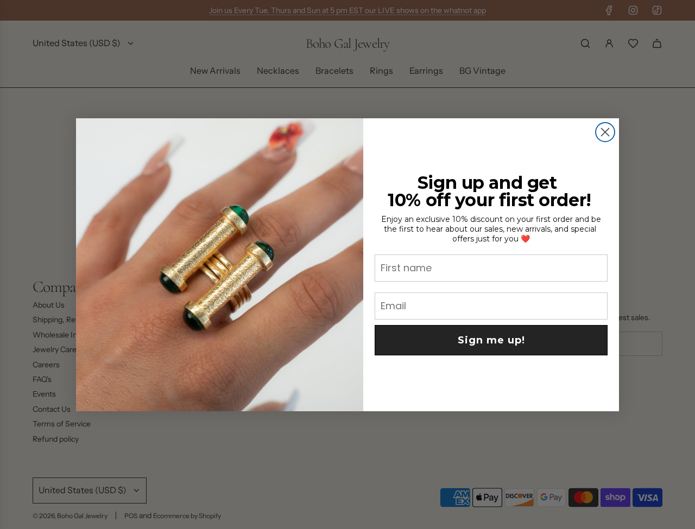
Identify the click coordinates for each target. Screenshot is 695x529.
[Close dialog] (605, 132)
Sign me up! (491, 340)
